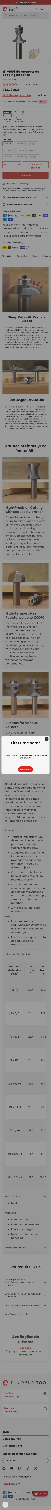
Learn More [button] (25, 769)
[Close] (47, 739)
